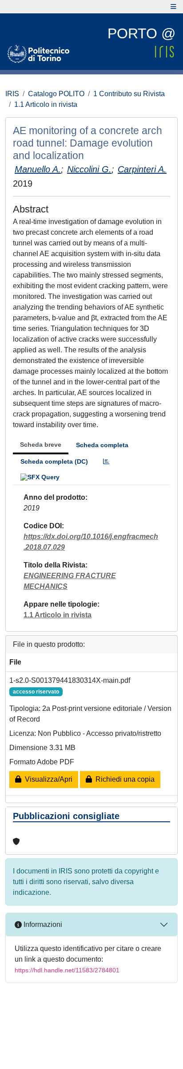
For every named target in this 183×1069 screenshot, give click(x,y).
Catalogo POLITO (56, 94)
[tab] (106, 461)
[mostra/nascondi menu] (173, 6)
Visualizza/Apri (46, 779)
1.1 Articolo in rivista (45, 104)
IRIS (12, 94)
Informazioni (42, 924)
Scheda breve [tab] (40, 444)
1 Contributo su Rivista (129, 94)
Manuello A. (38, 169)
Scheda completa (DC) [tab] (54, 461)
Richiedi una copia (123, 779)
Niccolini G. (89, 169)
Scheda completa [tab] (102, 445)
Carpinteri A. (142, 169)
